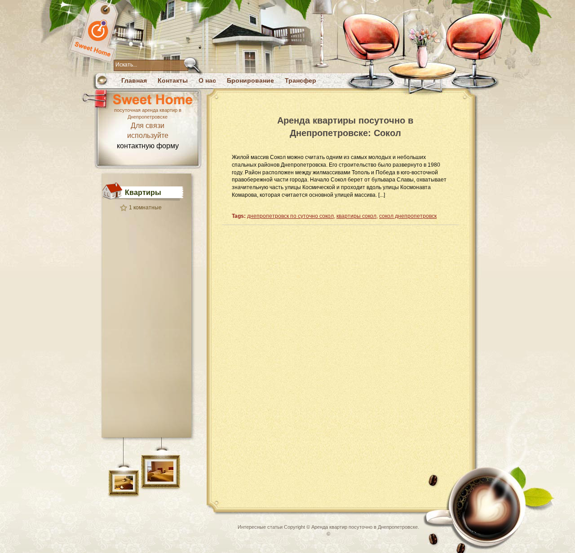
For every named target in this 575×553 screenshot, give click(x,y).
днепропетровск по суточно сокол (290, 216)
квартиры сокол (356, 216)
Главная (134, 80)
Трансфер (300, 80)
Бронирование (250, 80)
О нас (207, 80)
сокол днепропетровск (408, 216)
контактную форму (148, 146)
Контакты (173, 80)
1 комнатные (145, 207)
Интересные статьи (260, 527)
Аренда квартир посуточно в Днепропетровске (364, 527)
